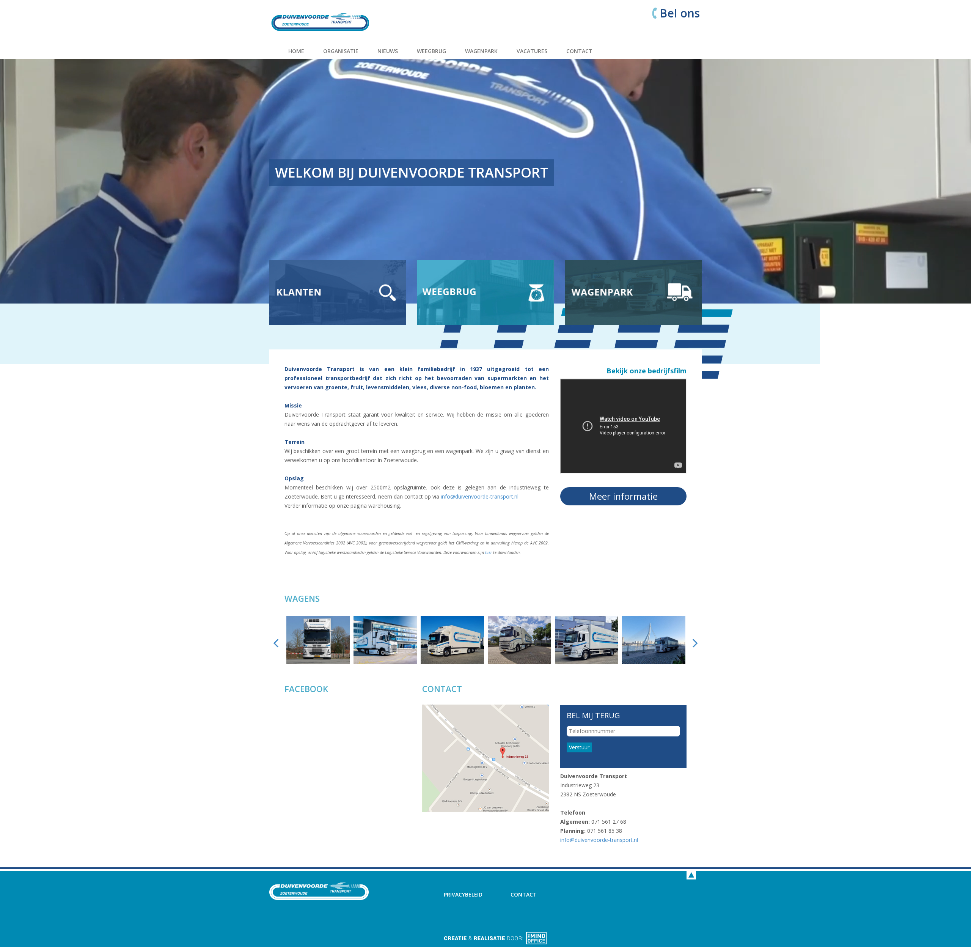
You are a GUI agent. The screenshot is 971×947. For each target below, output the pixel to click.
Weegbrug (431, 51)
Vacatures (532, 51)
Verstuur (579, 747)
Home (296, 51)
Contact (579, 51)
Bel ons (680, 13)
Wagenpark (481, 51)
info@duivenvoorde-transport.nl (479, 496)
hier (488, 552)
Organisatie (340, 51)
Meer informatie (623, 496)
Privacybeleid (463, 894)
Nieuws (387, 51)
